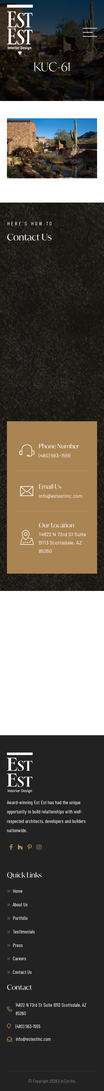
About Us (20, 904)
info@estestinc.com (60, 496)
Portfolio (20, 918)
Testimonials (24, 931)
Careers (19, 958)
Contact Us (22, 972)
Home (18, 891)
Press (18, 945)
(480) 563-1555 (55, 455)
